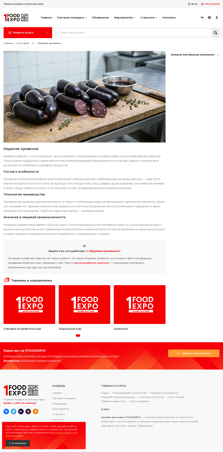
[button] (27, 32)
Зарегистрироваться (196, 353)
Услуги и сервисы (139, 401)
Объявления (100, 17)
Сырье (105, 393)
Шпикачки (121, 328)
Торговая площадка (70, 17)
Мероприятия (123, 17)
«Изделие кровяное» (103, 251)
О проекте (147, 17)
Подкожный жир (70, 328)
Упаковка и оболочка (151, 397)
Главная (46, 17)
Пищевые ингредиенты (164, 393)
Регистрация (212, 4)
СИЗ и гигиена (175, 397)
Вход (194, 4)
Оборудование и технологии (129, 393)
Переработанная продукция (118, 397)
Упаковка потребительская (22, 328)
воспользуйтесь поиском (92, 262)
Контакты (169, 17)
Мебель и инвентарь (113, 401)
